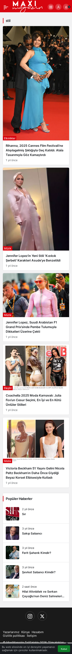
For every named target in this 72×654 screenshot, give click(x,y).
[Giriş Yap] (58, 7)
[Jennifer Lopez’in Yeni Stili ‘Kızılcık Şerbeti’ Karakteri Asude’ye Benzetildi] (36, 219)
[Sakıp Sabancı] (36, 533)
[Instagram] (30, 616)
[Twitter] (42, 616)
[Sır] (36, 513)
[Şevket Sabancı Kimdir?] (36, 571)
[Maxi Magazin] (27, 7)
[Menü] (6, 7)
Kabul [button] (64, 648)
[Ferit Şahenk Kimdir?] (36, 552)
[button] (51, 7)
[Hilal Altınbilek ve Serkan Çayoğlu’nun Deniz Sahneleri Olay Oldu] (36, 591)
